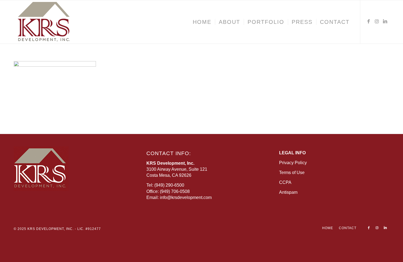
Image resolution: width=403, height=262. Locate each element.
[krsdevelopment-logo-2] (60, 22)
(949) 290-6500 (169, 185)
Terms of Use (292, 172)
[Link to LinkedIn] (385, 22)
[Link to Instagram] (377, 22)
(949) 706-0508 (175, 191)
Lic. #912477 (89, 229)
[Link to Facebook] (369, 22)
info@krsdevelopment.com (186, 197)
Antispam (288, 192)
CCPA (285, 182)
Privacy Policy (293, 162)
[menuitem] (202, 22)
